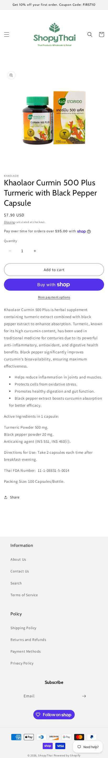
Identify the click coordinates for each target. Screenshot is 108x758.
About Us (18, 559)
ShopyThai (45, 755)
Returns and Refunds (28, 639)
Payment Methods (25, 651)
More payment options (54, 297)
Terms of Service (24, 595)
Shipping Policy (23, 627)
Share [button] (15, 497)
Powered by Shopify (67, 755)
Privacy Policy (21, 663)
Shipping (9, 222)
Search (16, 583)
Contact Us (19, 571)
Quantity (10, 241)
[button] (6, 34)
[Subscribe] (84, 696)
